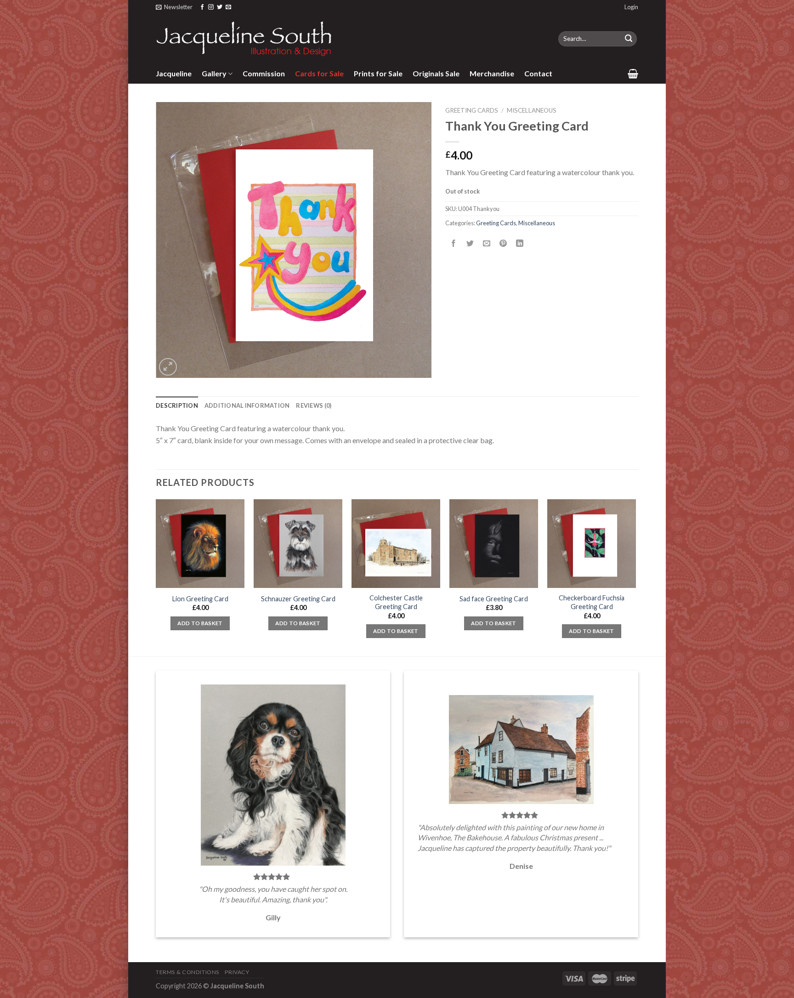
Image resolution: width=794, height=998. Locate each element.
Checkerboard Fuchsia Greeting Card (591, 602)
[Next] (635, 577)
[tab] (177, 405)
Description (177, 405)
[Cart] (633, 73)
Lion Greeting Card (200, 599)
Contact (538, 73)
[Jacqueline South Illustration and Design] (244, 39)
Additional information (247, 405)
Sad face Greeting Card (493, 599)
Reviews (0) (313, 405)
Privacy (237, 972)
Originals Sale (436, 73)
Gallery (214, 73)
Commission (264, 73)
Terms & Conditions (187, 972)
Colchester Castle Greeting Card (396, 602)
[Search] (628, 39)
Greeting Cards (471, 110)
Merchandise (492, 73)
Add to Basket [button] (200, 623)
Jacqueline (174, 73)
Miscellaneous (531, 110)
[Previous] (156, 577)
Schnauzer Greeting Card (298, 599)
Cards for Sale (319, 73)
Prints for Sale (378, 73)
